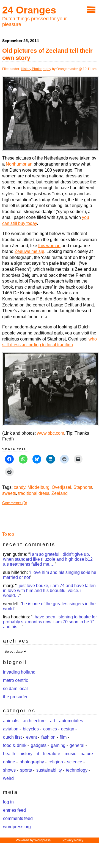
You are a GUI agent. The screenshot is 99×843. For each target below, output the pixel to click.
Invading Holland (19, 672)
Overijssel (61, 487)
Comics (50, 729)
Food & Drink (14, 745)
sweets (9, 493)
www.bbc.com (50, 433)
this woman (49, 245)
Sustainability (49, 770)
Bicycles (31, 729)
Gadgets (38, 745)
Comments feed (18, 818)
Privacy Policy (72, 840)
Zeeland (59, 493)
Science (74, 762)
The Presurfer (15, 696)
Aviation (10, 729)
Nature (87, 753)
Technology (76, 770)
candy (19, 487)
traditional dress (33, 493)
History (26, 69)
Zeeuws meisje (29, 251)
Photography (41, 69)
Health (9, 753)
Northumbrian (19, 164)
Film (63, 737)
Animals (10, 720)
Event (31, 737)
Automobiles (71, 720)
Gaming (58, 745)
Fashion (48, 737)
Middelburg (39, 487)
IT (38, 753)
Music (70, 753)
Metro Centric (15, 680)
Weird (8, 778)
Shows (9, 770)
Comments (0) (14, 503)
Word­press (42, 840)
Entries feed (14, 810)
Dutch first (12, 737)
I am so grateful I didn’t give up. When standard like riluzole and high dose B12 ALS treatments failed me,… (48, 559)
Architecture (34, 720)
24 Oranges (29, 10)
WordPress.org (17, 826)
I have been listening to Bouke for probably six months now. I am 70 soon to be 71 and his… (50, 622)
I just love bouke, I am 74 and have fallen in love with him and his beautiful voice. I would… (49, 590)
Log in (8, 802)
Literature (51, 753)
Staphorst (82, 487)
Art (52, 720)
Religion (55, 762)
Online (9, 762)
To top (8, 534)
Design (67, 729)
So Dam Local (15, 688)
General (77, 745)
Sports (26, 770)
